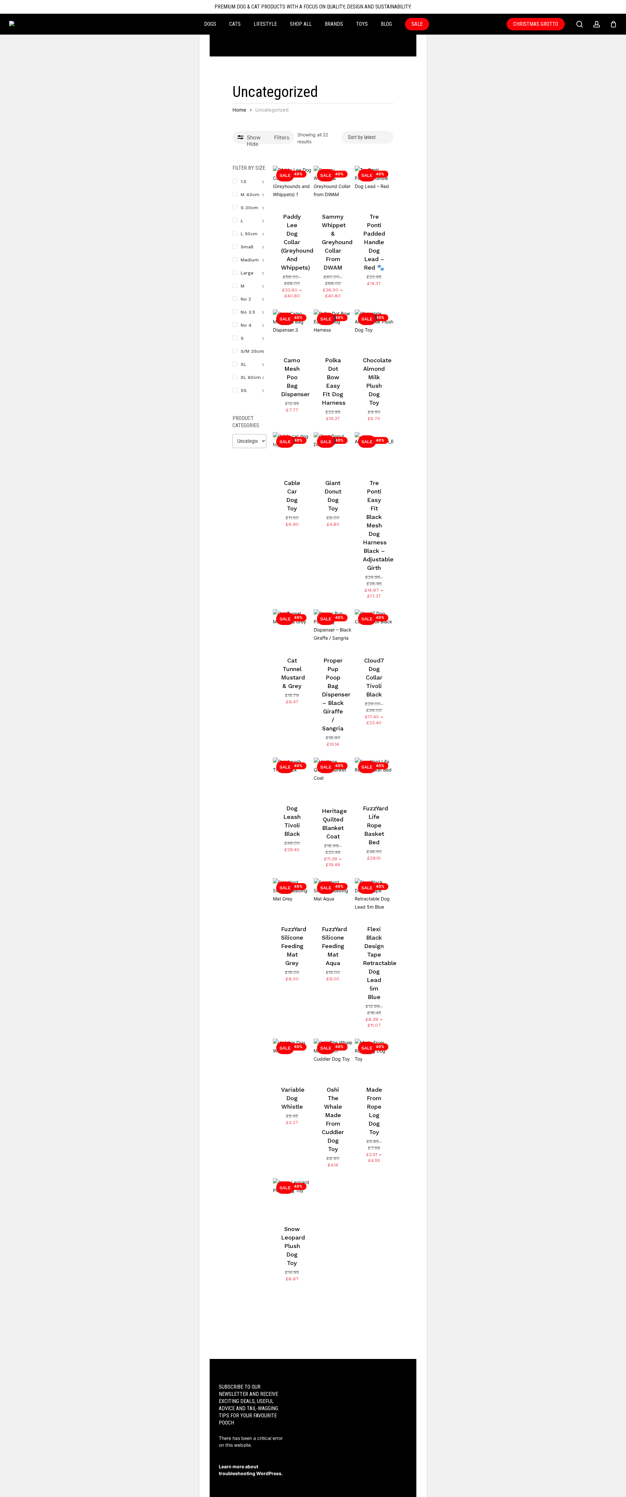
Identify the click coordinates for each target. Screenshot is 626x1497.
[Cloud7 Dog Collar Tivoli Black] (374, 628)
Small (247, 246)
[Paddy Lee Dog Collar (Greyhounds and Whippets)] (292, 185)
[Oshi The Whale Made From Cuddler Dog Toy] (333, 1057)
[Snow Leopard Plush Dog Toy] (292, 1197)
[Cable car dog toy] (292, 451)
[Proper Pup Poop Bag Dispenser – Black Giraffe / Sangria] (333, 628)
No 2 (246, 299)
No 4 (246, 325)
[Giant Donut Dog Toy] (333, 451)
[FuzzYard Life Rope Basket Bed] (374, 776)
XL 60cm (251, 377)
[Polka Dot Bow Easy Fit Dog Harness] (333, 328)
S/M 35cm (252, 351)
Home (239, 110)
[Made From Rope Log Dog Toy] (374, 1057)
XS (243, 390)
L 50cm (249, 233)
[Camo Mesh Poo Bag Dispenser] (292, 328)
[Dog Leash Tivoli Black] (292, 776)
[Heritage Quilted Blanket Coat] (333, 778)
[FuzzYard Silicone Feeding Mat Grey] (292, 897)
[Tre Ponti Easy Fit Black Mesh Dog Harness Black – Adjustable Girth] (374, 451)
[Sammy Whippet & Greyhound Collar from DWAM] (333, 185)
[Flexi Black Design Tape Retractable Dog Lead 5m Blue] (374, 897)
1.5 (243, 181)
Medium (250, 259)
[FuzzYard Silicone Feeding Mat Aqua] (333, 897)
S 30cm (249, 207)
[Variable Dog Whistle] (292, 1057)
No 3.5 (248, 312)
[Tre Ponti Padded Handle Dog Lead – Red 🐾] (374, 185)
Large (247, 272)
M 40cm (250, 194)
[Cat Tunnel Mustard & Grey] (292, 628)
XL (243, 364)
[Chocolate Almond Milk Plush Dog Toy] (374, 328)
